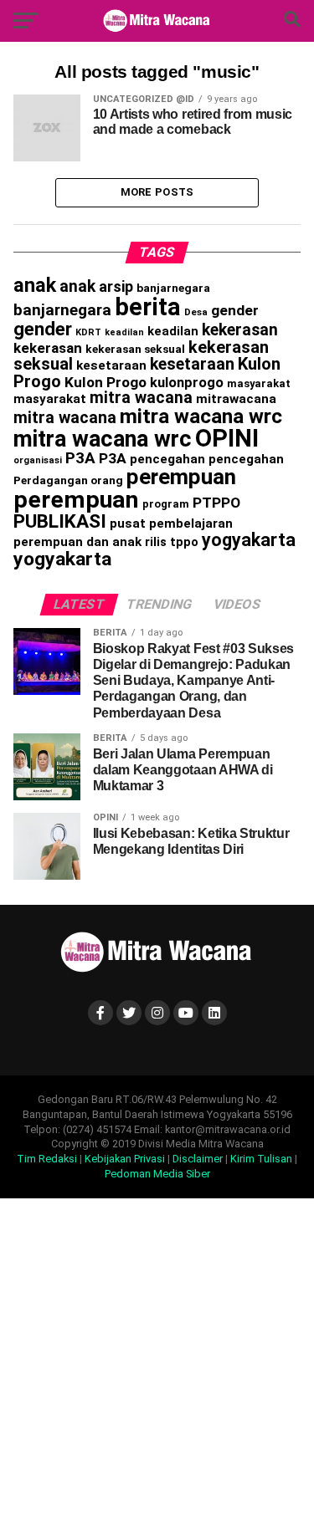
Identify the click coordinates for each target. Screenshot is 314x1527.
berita (148, 307)
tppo (184, 541)
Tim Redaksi (47, 1158)
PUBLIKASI (59, 521)
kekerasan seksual (135, 348)
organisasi (37, 460)
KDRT (88, 332)
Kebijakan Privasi (125, 1158)
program (165, 504)
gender (235, 310)
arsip (116, 286)
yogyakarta (249, 539)
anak (34, 285)
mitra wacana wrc (201, 416)
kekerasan (240, 330)
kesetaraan (111, 365)
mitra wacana (141, 397)
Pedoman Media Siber (157, 1173)
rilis (156, 541)
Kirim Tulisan (261, 1158)
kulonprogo (187, 383)
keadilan (124, 332)
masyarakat (259, 383)
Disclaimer (197, 1158)
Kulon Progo (105, 382)
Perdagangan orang (68, 480)
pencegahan (167, 459)
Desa (196, 312)
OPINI (227, 438)
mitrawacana (236, 398)
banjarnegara (173, 287)
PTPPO (216, 502)
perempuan (181, 476)
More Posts (157, 192)
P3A (80, 458)
